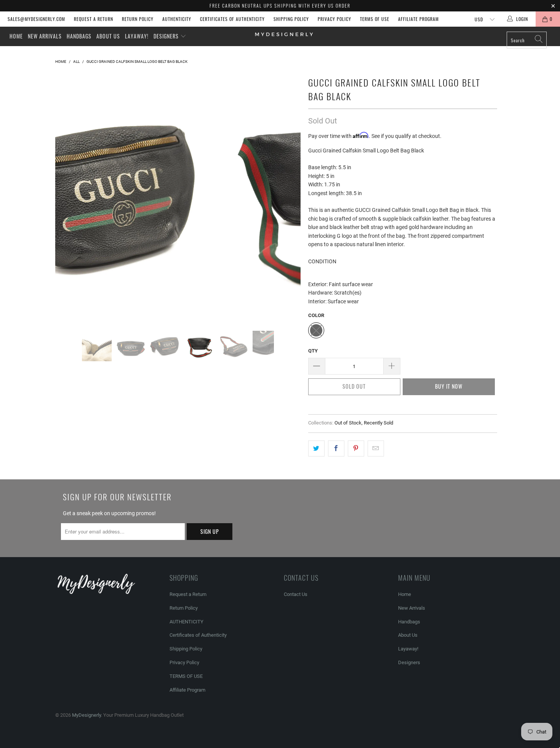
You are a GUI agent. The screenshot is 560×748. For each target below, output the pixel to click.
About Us (108, 36)
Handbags (79, 36)
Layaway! (137, 36)
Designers (167, 36)
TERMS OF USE (374, 19)
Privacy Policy (334, 19)
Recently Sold (378, 423)
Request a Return (93, 19)
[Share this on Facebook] (336, 448)
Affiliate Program (418, 19)
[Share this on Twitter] (316, 448)
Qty (313, 351)
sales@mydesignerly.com (36, 19)
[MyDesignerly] (284, 34)
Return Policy (138, 19)
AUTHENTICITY (176, 19)
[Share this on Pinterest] (356, 448)
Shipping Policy (291, 19)
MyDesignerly (86, 715)
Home (16, 36)
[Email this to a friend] (376, 448)
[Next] (287, 196)
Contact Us (295, 594)
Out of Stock (348, 423)
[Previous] (68, 196)
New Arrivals (45, 36)
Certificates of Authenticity (232, 19)
